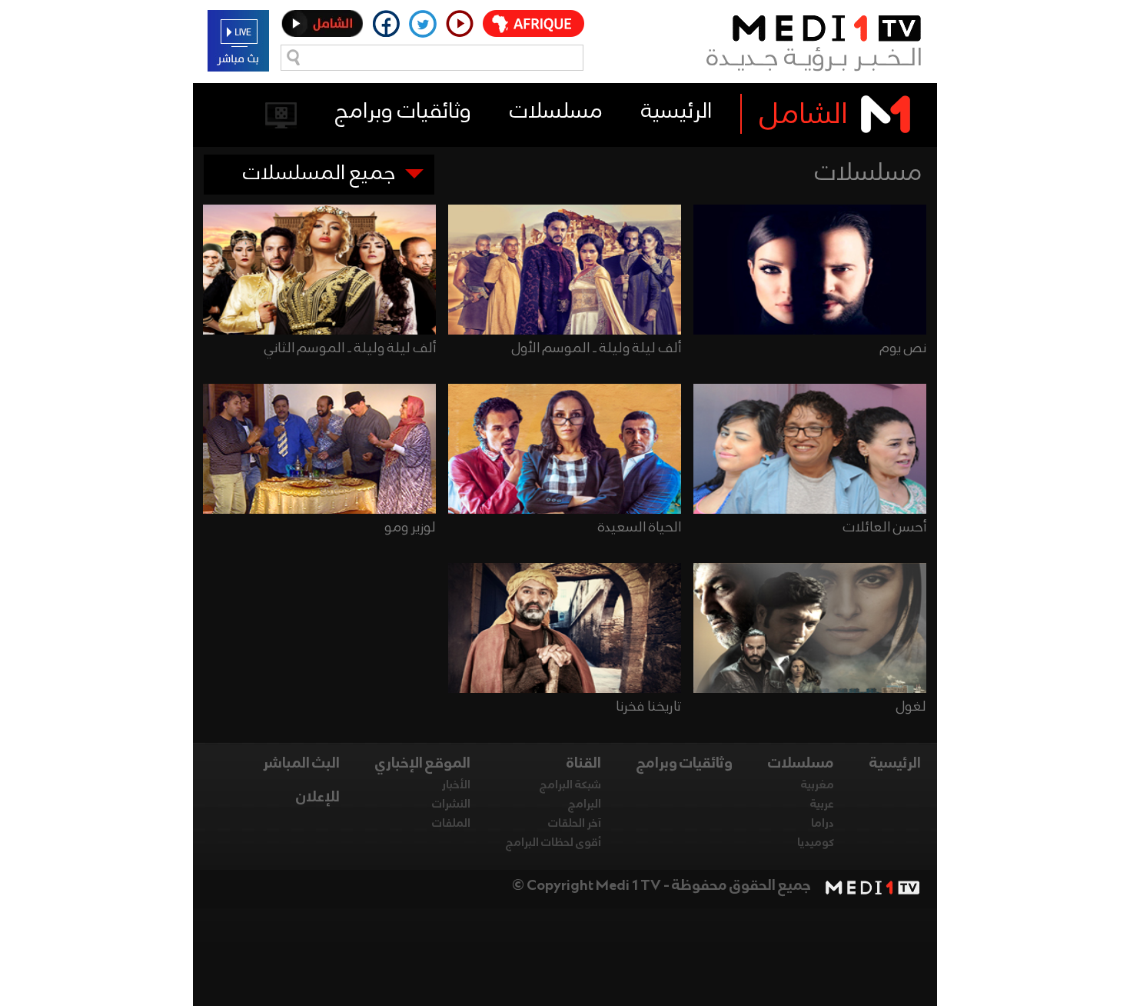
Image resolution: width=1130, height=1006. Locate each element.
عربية (822, 804)
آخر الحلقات (574, 823)
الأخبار (456, 785)
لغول (911, 707)
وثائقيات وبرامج (403, 111)
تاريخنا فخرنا (648, 707)
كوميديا (815, 843)
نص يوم (903, 348)
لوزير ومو (410, 527)
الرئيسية (676, 111)
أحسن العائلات (884, 527)
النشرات (451, 804)
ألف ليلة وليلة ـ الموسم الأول (596, 348)
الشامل (803, 115)
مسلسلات (556, 111)
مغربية (817, 785)
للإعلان (318, 797)
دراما (822, 823)
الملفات (451, 823)
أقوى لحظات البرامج (553, 843)
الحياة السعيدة (639, 527)
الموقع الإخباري (422, 763)
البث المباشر (301, 763)
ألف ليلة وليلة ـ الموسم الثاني (350, 348)
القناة (584, 763)
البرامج (584, 804)
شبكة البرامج (570, 785)
